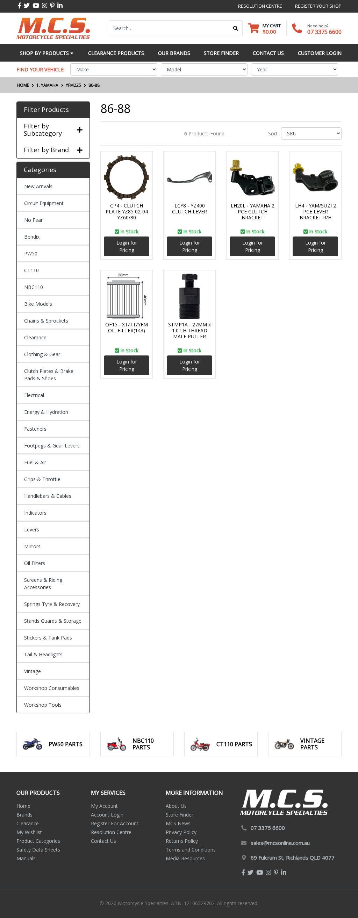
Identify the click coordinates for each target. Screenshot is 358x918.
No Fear (33, 220)
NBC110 (33, 287)
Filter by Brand (46, 150)
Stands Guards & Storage (52, 620)
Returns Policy (182, 841)
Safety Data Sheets (38, 849)
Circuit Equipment (44, 203)
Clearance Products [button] (116, 53)
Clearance (35, 337)
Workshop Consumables (51, 688)
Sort (273, 133)
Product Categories (38, 841)
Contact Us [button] (268, 53)
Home (23, 806)
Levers (31, 529)
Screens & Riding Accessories (43, 584)
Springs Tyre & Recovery (52, 604)
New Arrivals (38, 186)
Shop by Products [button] (45, 53)
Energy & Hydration (46, 412)
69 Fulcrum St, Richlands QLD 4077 (293, 857)
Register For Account (114, 823)
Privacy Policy (181, 832)
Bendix (32, 236)
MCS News (178, 823)
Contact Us (103, 841)
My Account (104, 806)
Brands (24, 814)
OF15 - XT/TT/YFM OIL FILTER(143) (126, 327)
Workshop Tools (43, 704)
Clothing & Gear (42, 354)
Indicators (35, 512)
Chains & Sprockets (46, 320)
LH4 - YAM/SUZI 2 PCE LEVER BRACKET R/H (315, 211)
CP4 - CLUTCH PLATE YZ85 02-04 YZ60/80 (127, 211)
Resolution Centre (111, 832)
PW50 (30, 253)
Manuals (26, 858)
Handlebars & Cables (47, 496)
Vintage (32, 671)
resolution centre (260, 6)
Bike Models (38, 304)
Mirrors (32, 546)
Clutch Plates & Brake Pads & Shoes (48, 375)
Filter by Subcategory (43, 129)
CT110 (31, 270)
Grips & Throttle (42, 479)
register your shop (318, 6)
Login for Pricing (126, 246)
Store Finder (179, 814)
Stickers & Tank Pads (48, 637)
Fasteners (35, 428)
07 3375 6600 (324, 32)
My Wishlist (29, 832)
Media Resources (185, 858)
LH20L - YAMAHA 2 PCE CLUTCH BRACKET (252, 211)
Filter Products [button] (46, 110)
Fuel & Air (35, 462)
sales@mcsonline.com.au (280, 842)
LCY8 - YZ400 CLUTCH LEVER (189, 208)
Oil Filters (34, 563)
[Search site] (236, 28)
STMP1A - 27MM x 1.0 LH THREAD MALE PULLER (189, 330)
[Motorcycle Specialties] (53, 27)
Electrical (34, 395)
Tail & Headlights (43, 654)
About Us (176, 806)
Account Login (107, 814)
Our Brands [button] (174, 53)
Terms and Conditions (191, 849)
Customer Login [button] (320, 53)
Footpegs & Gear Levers (52, 445)
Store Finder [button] (221, 53)
